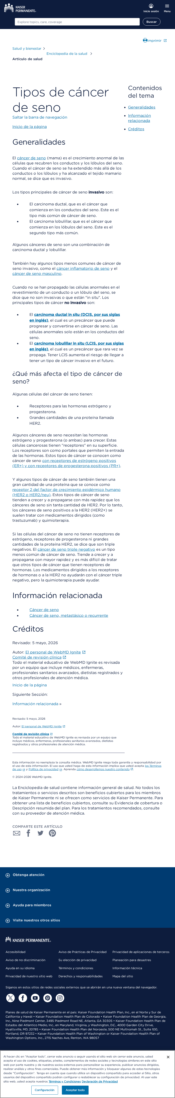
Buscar (151, 21)
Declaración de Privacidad (100, 1081)
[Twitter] (10, 998)
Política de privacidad (43, 769)
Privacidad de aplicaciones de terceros (140, 952)
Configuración (44, 1090)
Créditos (136, 129)
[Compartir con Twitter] (40, 833)
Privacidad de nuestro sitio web (29, 976)
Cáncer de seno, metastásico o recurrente (68, 615)
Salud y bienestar (26, 48)
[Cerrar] (168, 1057)
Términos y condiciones (75, 968)
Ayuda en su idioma (20, 968)
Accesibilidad (15, 952)
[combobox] (77, 22)
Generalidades (141, 107)
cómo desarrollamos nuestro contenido (103, 769)
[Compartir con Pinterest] (52, 833)
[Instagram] (59, 998)
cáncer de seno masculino (36, 273)
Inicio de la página (29, 685)
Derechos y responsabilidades (80, 976)
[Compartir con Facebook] (28, 833)
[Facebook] (22, 998)
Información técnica (127, 968)
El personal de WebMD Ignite (42, 726)
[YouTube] (34, 998)
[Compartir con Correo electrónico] (16, 833)
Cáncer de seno (44, 609)
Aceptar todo (75, 1090)
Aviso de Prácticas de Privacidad (82, 952)
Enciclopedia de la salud (67, 54)
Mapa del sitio (122, 976)
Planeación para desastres (131, 960)
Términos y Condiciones (65, 1081)
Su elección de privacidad (77, 960)
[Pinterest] (47, 998)
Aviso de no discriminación (25, 960)
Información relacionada (35, 704)
